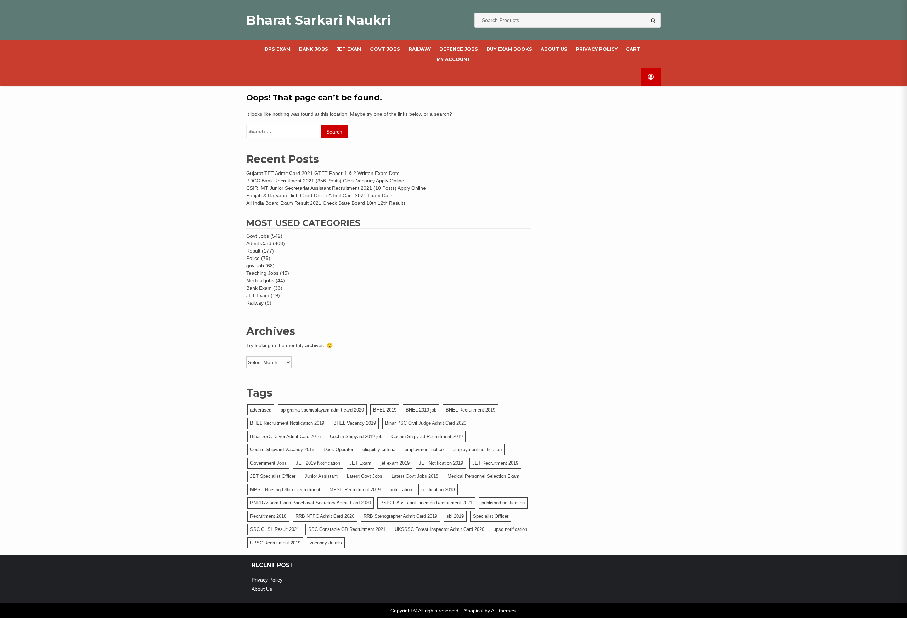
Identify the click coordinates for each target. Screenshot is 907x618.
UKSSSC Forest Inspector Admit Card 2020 (439, 529)
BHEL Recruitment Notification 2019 (287, 423)
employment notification (477, 449)
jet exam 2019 (395, 463)
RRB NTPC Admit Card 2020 (324, 516)
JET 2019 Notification (318, 463)
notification (401, 489)
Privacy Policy (597, 49)
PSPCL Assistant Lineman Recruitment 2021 (426, 502)
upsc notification (510, 529)
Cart (633, 49)
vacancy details (326, 542)
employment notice (424, 449)
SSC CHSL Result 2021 (274, 529)
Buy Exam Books (509, 49)
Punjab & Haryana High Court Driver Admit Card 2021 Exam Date (319, 195)
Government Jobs (268, 463)
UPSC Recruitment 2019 (275, 542)
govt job (255, 265)
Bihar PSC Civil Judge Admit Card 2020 (425, 423)
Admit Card (258, 243)
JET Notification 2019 (441, 463)
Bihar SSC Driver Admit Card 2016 (285, 436)
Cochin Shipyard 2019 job (356, 436)
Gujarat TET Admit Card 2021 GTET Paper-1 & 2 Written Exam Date (323, 173)
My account (453, 59)
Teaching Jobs (262, 273)
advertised (260, 410)
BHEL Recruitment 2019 (470, 410)
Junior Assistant (321, 476)
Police (253, 258)
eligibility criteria (378, 449)
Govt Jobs (257, 236)
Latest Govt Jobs (364, 476)
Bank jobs (313, 49)
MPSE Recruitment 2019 (355, 489)
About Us (554, 49)
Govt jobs (385, 49)
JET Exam (349, 49)
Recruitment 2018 (268, 516)
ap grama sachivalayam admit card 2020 (322, 410)
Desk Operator (338, 449)
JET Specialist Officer (272, 476)
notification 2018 (438, 489)
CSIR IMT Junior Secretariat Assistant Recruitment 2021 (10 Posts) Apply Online (336, 188)
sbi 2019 (455, 516)
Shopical (473, 610)
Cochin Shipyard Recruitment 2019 (427, 436)
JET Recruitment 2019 (495, 463)
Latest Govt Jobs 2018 (414, 476)
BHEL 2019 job (421, 410)
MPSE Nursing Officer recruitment (285, 489)
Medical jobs (260, 280)
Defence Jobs (458, 49)
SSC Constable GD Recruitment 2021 (346, 529)
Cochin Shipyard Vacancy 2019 (282, 449)
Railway (420, 49)
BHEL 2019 (384, 410)
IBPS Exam (277, 49)
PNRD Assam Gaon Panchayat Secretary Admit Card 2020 (310, 502)
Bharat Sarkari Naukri (318, 20)
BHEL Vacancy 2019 (354, 423)
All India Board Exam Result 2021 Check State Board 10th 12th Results (326, 203)
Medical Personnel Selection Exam (483, 476)
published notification (503, 502)
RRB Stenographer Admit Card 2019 (400, 516)
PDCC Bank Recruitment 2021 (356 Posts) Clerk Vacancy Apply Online (325, 180)
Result (253, 251)
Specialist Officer (490, 516)
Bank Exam (259, 288)
